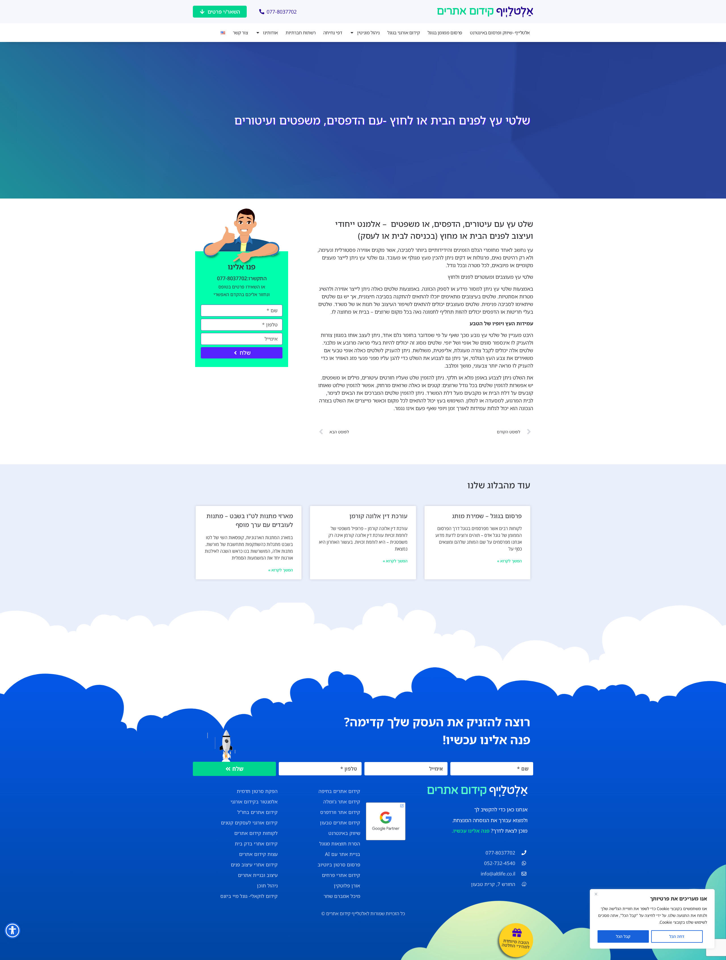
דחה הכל (676, 936)
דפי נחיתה (332, 32)
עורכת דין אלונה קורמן (378, 516)
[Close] (595, 894)
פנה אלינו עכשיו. (470, 830)
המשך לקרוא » (509, 561)
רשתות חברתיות (301, 32)
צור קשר (240, 32)
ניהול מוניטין (368, 32)
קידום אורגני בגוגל (403, 32)
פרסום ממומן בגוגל (445, 32)
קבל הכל (623, 936)
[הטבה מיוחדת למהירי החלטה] (517, 932)
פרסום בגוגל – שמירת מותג (487, 516)
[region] (652, 919)
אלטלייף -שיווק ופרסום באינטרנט (500, 32)
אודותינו (270, 32)
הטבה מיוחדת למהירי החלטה (516, 944)
